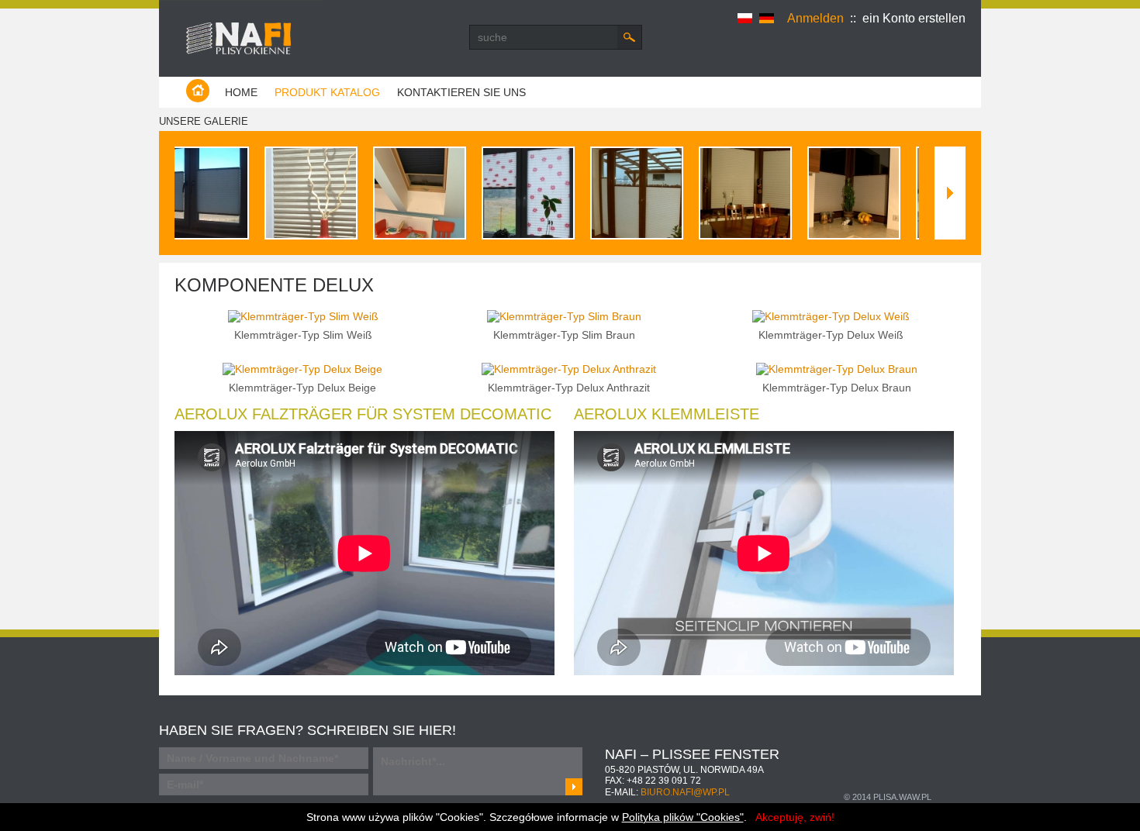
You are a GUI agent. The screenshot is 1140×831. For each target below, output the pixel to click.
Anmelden (815, 18)
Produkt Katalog (327, 92)
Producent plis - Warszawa (242, 29)
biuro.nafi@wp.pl (685, 792)
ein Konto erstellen (914, 18)
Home (241, 92)
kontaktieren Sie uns (461, 92)
